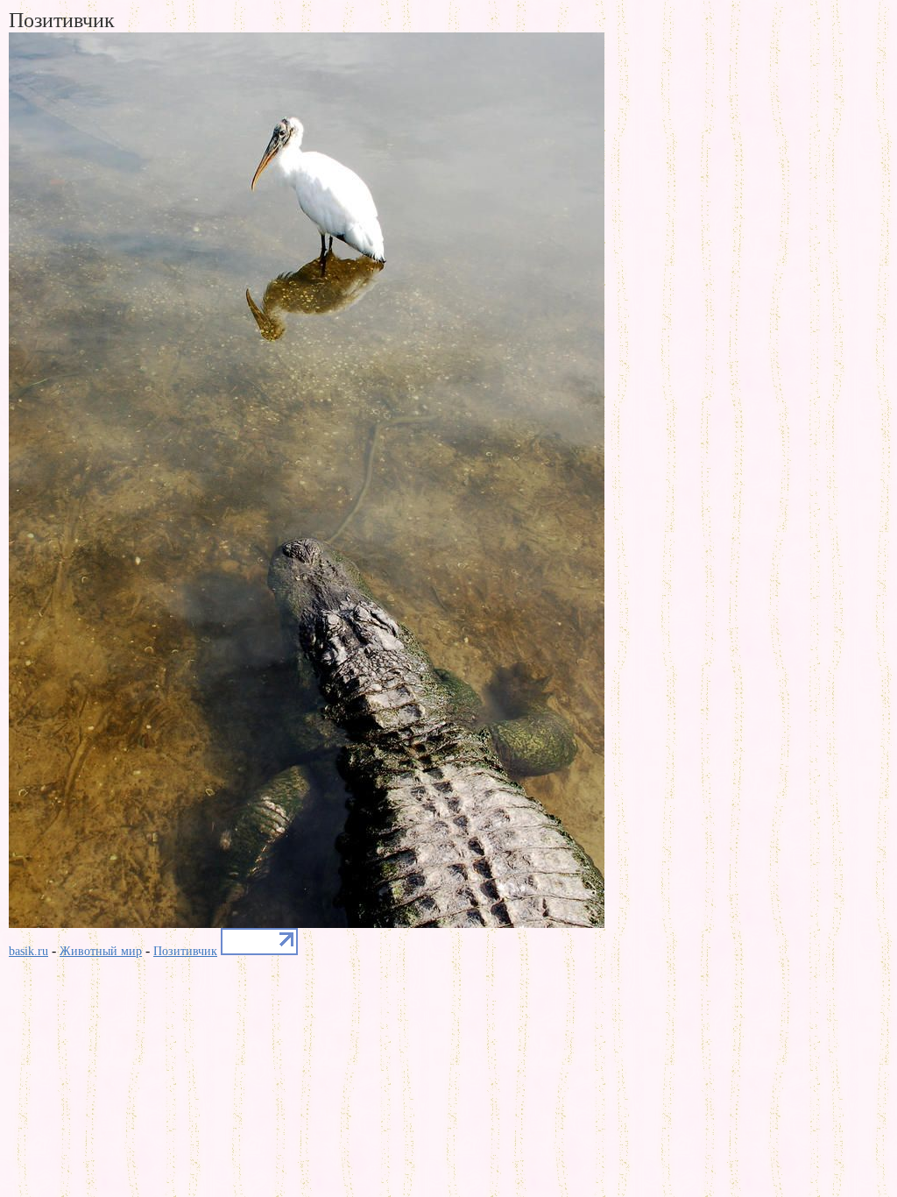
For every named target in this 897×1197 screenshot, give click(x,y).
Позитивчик (185, 951)
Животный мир (101, 951)
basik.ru (28, 951)
